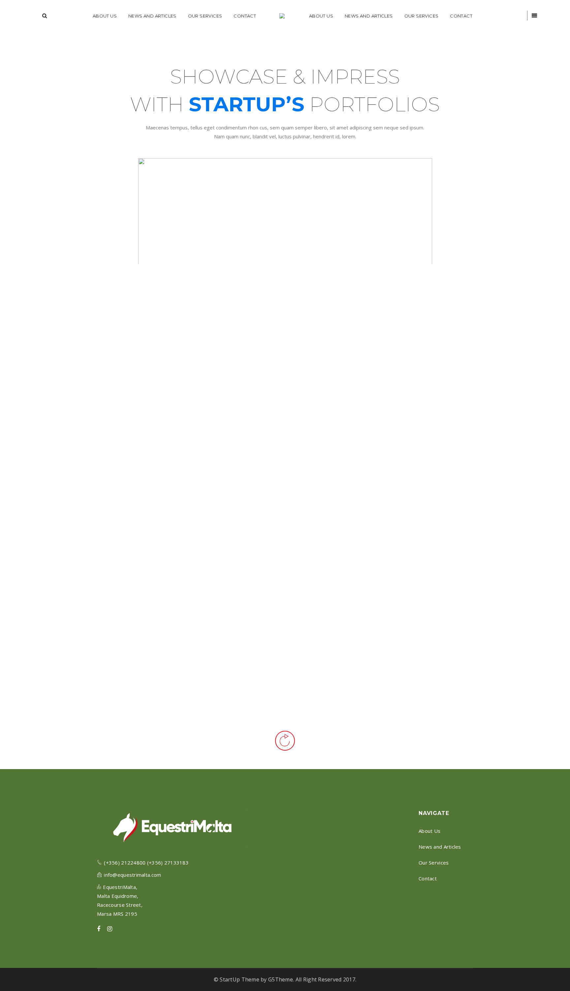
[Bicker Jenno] (222, 381)
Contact (428, 878)
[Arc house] (222, 662)
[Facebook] (98, 929)
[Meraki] (504, 313)
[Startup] (81, 595)
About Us (429, 831)
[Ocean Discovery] (504, 643)
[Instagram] (109, 929)
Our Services (434, 862)
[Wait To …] (363, 577)
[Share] (66, 341)
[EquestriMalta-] (282, 15)
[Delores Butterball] (81, 482)
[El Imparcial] (222, 548)
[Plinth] (504, 476)
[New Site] (363, 454)
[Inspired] (363, 341)
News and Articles (440, 846)
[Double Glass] (81, 341)
